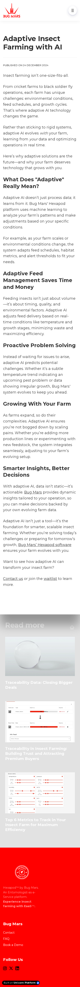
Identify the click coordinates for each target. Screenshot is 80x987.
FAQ (6, 939)
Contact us (13, 578)
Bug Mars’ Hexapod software (44, 545)
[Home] (12, 10)
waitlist (50, 578)
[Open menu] (72, 10)
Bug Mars (33, 492)
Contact (9, 932)
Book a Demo (13, 945)
